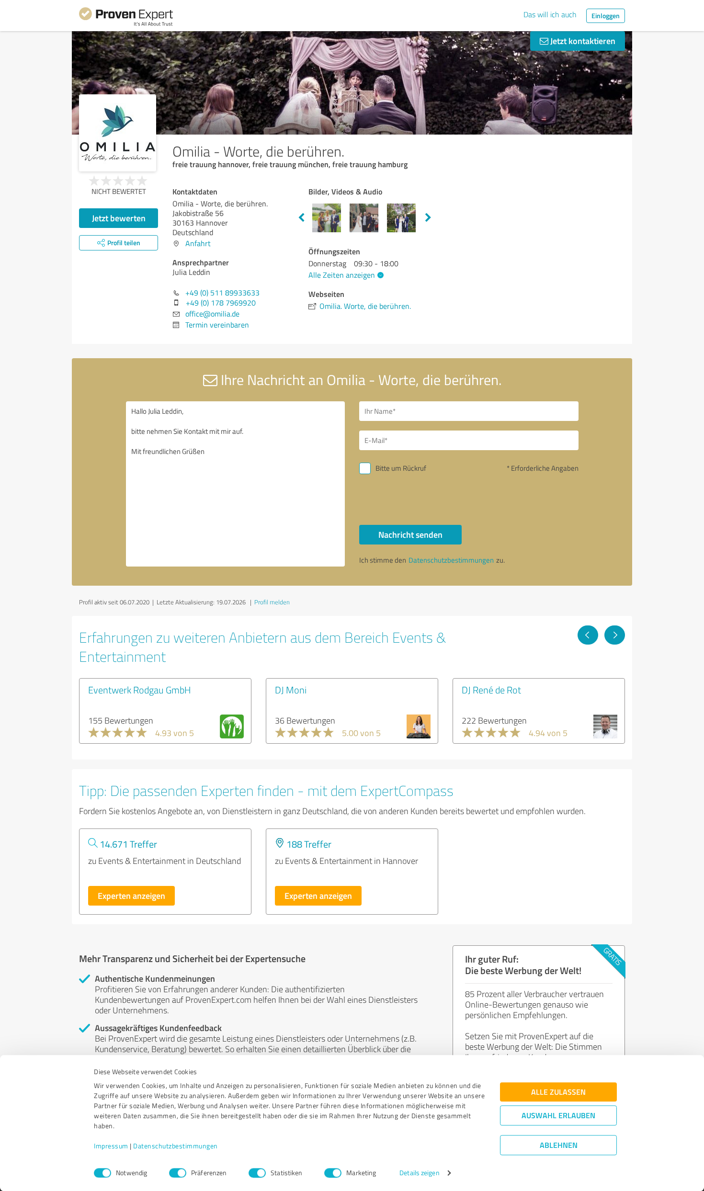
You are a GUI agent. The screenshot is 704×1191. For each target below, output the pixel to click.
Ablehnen (559, 1145)
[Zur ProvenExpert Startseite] (126, 18)
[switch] (177, 1173)
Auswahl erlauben (558, 1115)
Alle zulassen (558, 1092)
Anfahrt (198, 243)
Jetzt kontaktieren (581, 40)
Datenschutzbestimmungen (175, 1146)
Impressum (111, 1146)
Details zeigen (419, 1173)
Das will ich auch (550, 14)
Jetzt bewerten (119, 218)
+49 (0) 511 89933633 (222, 292)
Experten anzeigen (131, 895)
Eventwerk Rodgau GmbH (139, 689)
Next (428, 218)
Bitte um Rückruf (400, 468)
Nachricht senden (410, 534)
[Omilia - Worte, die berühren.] (117, 132)
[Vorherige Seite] (588, 635)
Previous (301, 218)
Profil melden (272, 602)
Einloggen (605, 15)
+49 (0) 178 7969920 (221, 302)
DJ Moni (291, 689)
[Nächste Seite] (614, 635)
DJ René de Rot (491, 689)
